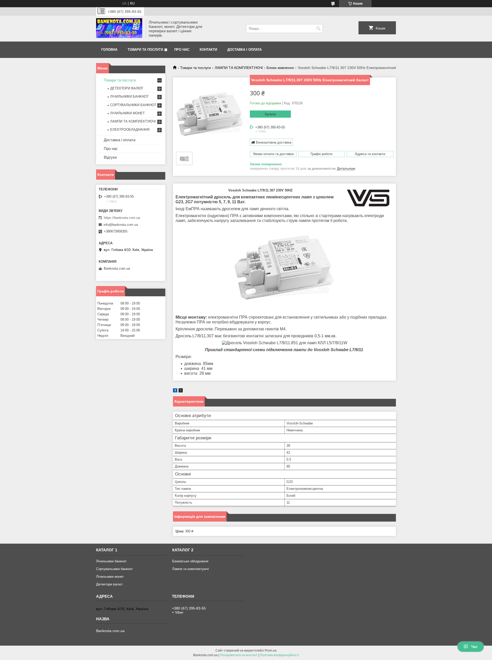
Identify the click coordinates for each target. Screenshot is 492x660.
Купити (270, 114)
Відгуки (110, 157)
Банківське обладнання (190, 561)
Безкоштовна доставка (273, 142)
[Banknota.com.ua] (119, 28)
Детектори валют (109, 584)
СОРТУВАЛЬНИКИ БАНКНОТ (133, 105)
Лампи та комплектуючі (190, 569)
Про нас (181, 50)
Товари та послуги (145, 50)
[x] (181, 391)
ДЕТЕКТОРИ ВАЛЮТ (126, 88)
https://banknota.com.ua (122, 218)
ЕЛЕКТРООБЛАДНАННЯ (129, 129)
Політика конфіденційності (279, 655)
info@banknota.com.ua (121, 225)
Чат (474, 647)
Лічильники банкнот (111, 561)
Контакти (208, 50)
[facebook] (175, 391)
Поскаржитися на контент (239, 655)
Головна (109, 50)
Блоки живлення (280, 68)
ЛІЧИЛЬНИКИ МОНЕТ (127, 113)
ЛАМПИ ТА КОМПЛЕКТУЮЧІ (239, 68)
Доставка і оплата (244, 50)
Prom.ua (270, 650)
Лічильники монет (110, 576)
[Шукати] (318, 28)
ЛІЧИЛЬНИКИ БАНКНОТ (129, 96)
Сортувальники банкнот (114, 569)
